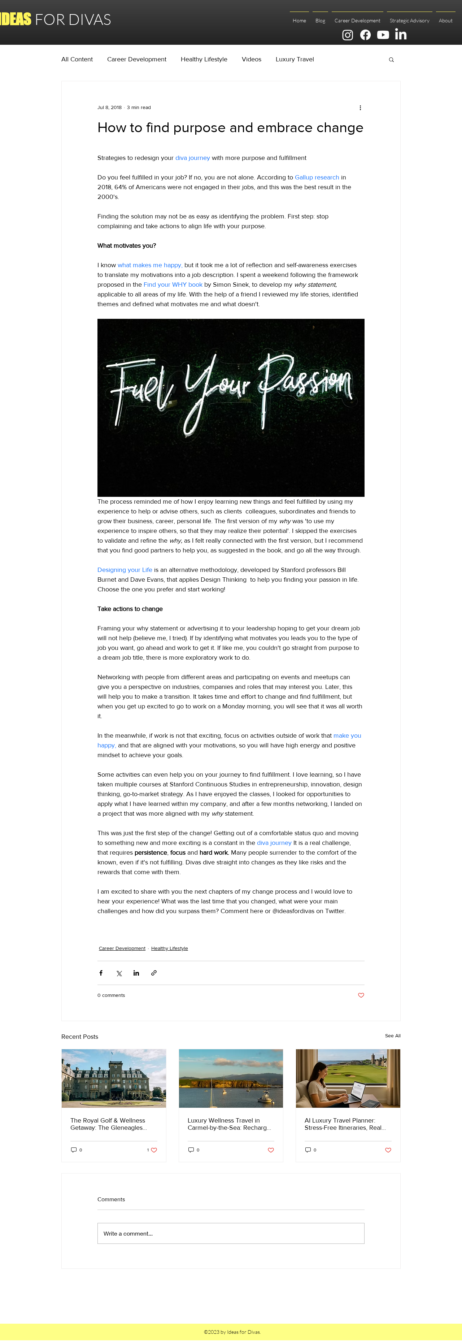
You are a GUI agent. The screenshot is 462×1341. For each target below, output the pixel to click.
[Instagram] (348, 35)
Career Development (136, 59)
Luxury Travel (295, 59)
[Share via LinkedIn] (136, 972)
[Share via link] (154, 972)
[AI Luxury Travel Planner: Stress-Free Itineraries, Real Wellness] (348, 1078)
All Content (77, 59)
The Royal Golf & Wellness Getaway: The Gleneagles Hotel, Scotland (107, 1124)
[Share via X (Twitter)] (118, 972)
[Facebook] (365, 35)
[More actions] (360, 107)
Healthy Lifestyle (204, 59)
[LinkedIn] (401, 35)
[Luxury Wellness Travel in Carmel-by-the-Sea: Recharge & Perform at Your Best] (231, 1078)
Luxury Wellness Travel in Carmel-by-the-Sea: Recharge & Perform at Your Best (229, 1124)
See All (393, 1035)
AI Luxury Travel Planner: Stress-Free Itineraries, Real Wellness (343, 1124)
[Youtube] (383, 35)
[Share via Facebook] (100, 972)
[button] (391, 59)
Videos (251, 59)
